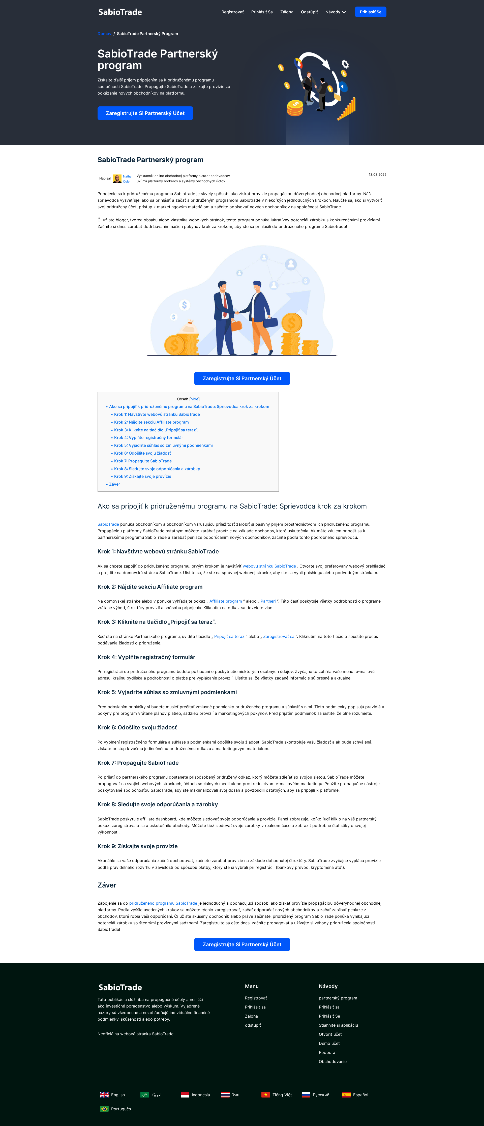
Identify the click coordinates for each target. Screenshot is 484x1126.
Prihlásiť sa (262, 11)
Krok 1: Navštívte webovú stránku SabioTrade (157, 414)
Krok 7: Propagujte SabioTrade (143, 461)
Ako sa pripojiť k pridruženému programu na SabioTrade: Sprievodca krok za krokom (189, 406)
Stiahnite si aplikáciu (338, 1025)
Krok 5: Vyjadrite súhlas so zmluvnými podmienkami (163, 445)
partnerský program (338, 997)
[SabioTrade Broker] (120, 12)
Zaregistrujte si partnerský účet (145, 113)
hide (194, 399)
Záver (114, 484)
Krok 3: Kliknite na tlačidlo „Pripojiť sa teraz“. (156, 430)
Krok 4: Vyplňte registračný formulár (148, 437)
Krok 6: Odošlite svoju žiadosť (142, 453)
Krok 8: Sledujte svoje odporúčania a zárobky (157, 468)
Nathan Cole (128, 178)
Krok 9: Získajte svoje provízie (142, 476)
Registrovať (233, 11)
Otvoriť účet (330, 1034)
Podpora (327, 1052)
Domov (104, 33)
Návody (333, 11)
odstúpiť (309, 11)
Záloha (286, 11)
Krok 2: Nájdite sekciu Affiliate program (151, 422)
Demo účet (329, 1043)
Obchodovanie (333, 1061)
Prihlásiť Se (370, 11)
